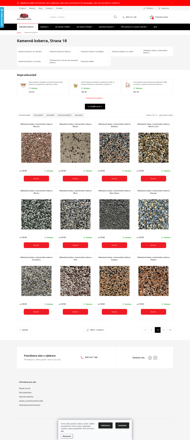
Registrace (165, 8)
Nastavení (67, 436)
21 (170, 330)
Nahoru (25, 330)
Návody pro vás (24, 388)
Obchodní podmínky (26, 396)
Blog (40, 8)
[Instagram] (155, 358)
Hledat (115, 17)
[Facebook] (150, 358)
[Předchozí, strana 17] (151, 330)
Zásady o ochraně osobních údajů (31, 401)
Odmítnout (105, 425)
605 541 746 (58, 2)
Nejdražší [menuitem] (51, 115)
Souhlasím (122, 425)
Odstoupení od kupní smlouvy (29, 405)
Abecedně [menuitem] (79, 115)
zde (62, 431)
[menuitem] (27, 27)
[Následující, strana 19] (164, 330)
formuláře (88, 2)
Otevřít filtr (95, 106)
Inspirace (49, 8)
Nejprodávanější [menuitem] (64, 115)
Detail (36, 178)
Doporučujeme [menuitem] (24, 115)
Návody (32, 8)
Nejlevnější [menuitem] (38, 115)
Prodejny (22, 8)
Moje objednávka (25, 392)
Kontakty (59, 8)
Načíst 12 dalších (97, 330)
